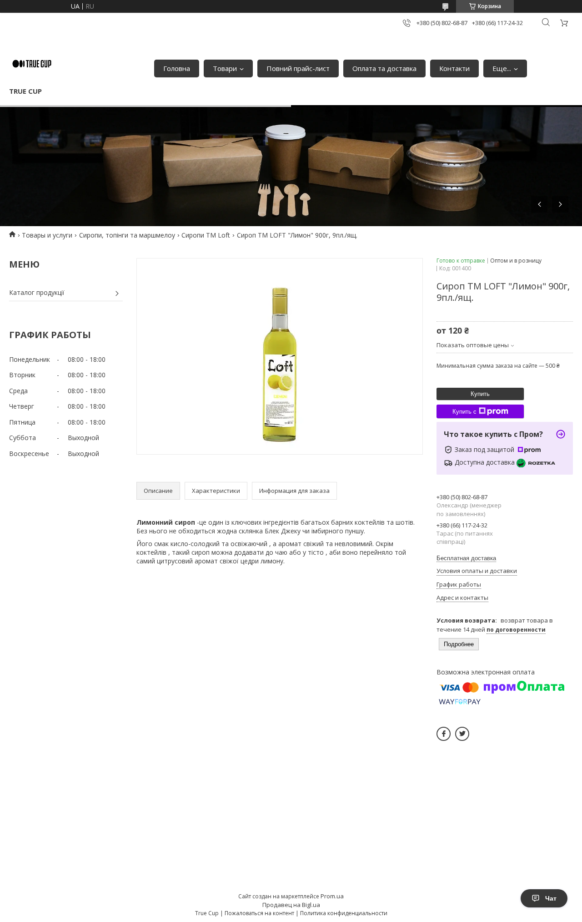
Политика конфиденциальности (343, 913)
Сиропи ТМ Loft (205, 235)
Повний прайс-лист (298, 68)
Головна (176, 68)
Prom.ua (332, 896)
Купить (480, 393)
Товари (225, 68)
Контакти (454, 68)
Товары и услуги (47, 235)
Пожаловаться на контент (259, 913)
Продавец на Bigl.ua (291, 905)
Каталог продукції (37, 292)
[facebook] (443, 734)
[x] (462, 734)
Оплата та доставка (384, 68)
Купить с (464, 411)
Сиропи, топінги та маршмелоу (127, 235)
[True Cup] (32, 63)
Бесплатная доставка (466, 558)
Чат (551, 898)
